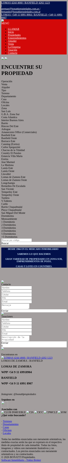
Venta (11, 44)
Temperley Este (9, 192)
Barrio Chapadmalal (11, 207)
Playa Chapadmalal (11, 209)
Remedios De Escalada (13, 186)
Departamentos (10, 424)
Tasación (12, 50)
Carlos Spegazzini (10, 147)
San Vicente (7, 189)
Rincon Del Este (9, 126)
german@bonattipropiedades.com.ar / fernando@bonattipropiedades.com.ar (20, 10)
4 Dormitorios (8, 230)
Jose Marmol (8, 162)
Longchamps (8, 183)
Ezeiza (4, 159)
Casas (6, 427)
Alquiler (12, 41)
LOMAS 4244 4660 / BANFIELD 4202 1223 (28, 357)
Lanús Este (7, 168)
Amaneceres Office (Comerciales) (19, 132)
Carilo (4, 204)
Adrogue (6, 129)
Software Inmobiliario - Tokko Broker (21, 460)
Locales (5, 105)
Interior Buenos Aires (12, 120)
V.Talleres (6, 201)
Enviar (4, 310)
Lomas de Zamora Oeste (14, 180)
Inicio (11, 32)
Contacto (12, 52)
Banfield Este (8, 135)
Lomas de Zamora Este (13, 177)
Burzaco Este (8, 141)
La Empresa (14, 47)
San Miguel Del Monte (13, 212)
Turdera (5, 198)
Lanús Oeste (7, 171)
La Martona (7, 165)
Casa (3, 99)
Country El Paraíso (11, 153)
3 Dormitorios (8, 227)
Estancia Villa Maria (11, 156)
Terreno (5, 93)
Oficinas (7, 430)
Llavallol (6, 174)
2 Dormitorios (8, 224)
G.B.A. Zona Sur (10, 114)
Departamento (8, 96)
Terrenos (7, 421)
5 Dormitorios (8, 233)
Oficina (5, 102)
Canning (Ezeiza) (10, 144)
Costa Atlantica (9, 117)
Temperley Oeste (10, 195)
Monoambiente (9, 218)
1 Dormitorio (8, 221)
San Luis (6, 111)
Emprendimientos (17, 38)
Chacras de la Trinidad (13, 150)
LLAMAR (13, 29)
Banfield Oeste (9, 138)
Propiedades (14, 35)
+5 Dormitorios (9, 236)
